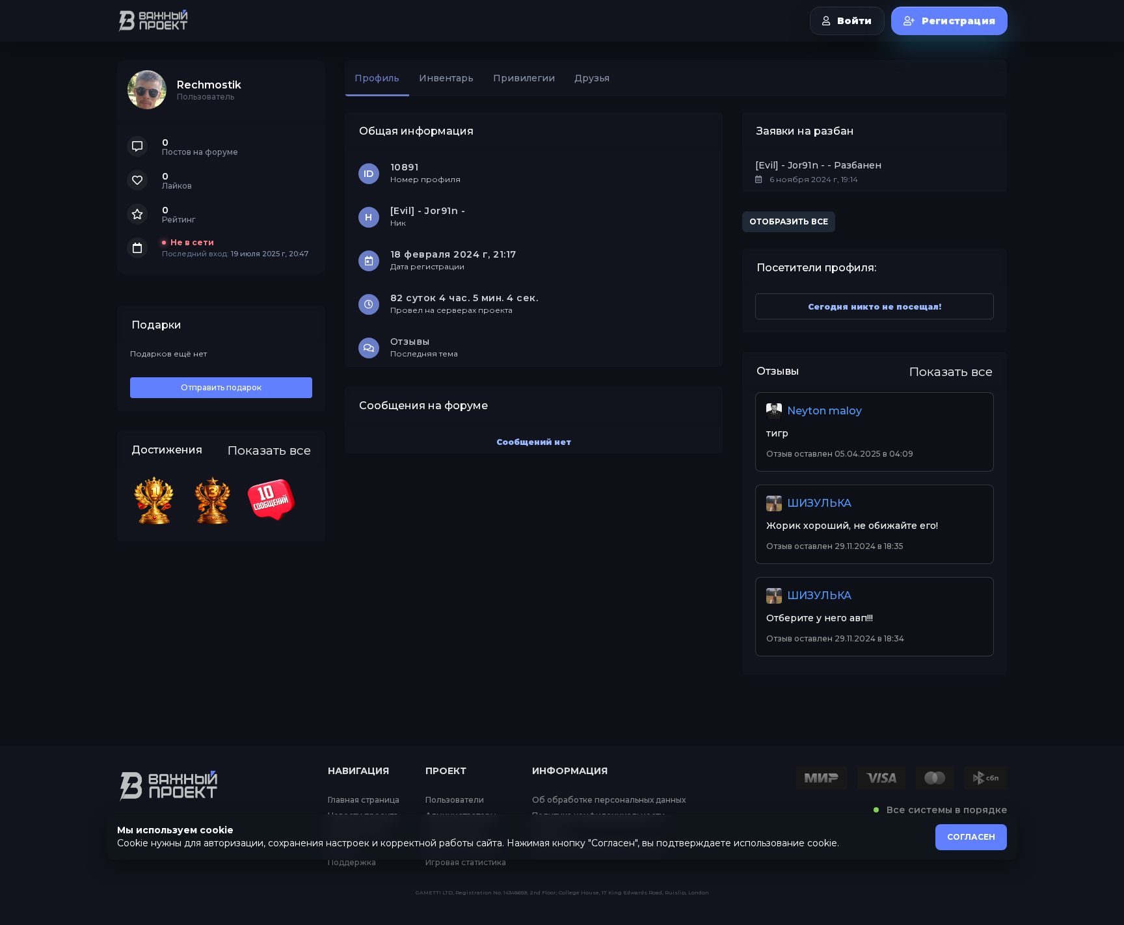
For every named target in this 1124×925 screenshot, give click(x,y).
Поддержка (352, 862)
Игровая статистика (465, 862)
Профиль (377, 78)
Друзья (591, 78)
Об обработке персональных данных (609, 800)
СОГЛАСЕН (971, 837)
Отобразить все (788, 221)
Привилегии (524, 78)
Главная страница (363, 800)
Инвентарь (446, 78)
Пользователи (454, 800)
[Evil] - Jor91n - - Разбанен (818, 165)
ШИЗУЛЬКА (819, 503)
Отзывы (410, 341)
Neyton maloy (824, 411)
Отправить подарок (221, 387)
